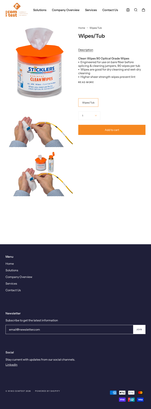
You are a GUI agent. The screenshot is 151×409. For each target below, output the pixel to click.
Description (85, 50)
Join (139, 329)
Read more (86, 82)
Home (81, 27)
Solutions (12, 270)
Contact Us (13, 290)
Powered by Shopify (47, 391)
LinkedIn (11, 364)
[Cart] (143, 10)
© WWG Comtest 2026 (18, 391)
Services (11, 283)
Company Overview (19, 277)
